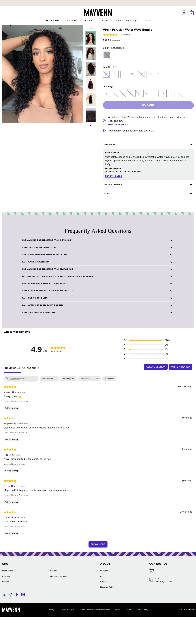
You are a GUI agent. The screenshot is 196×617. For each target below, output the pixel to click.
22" (158, 74)
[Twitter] (4, 594)
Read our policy (118, 124)
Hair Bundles (53, 20)
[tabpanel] (98, 463)
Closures (72, 20)
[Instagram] (10, 594)
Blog (102, 576)
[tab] (30, 368)
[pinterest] (23, 594)
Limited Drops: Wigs (127, 20)
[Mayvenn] (98, 12)
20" (150, 74)
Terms (117, 609)
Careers (103, 581)
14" (123, 74)
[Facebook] (17, 594)
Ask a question (155, 366)
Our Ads (128, 609)
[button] (90, 125)
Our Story (104, 570)
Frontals (88, 20)
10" (106, 74)
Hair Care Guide (107, 587)
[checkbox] (109, 378)
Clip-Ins (105, 20)
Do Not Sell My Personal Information (94, 609)
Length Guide (113, 176)
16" (132, 74)
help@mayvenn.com (163, 581)
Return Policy (142, 609)
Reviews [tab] (12, 368)
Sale (147, 20)
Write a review (180, 366)
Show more (98, 544)
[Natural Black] (107, 55)
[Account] (184, 12)
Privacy (51, 609)
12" (115, 74)
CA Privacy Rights (66, 609)
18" (141, 74)
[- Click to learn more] (98, 0)
